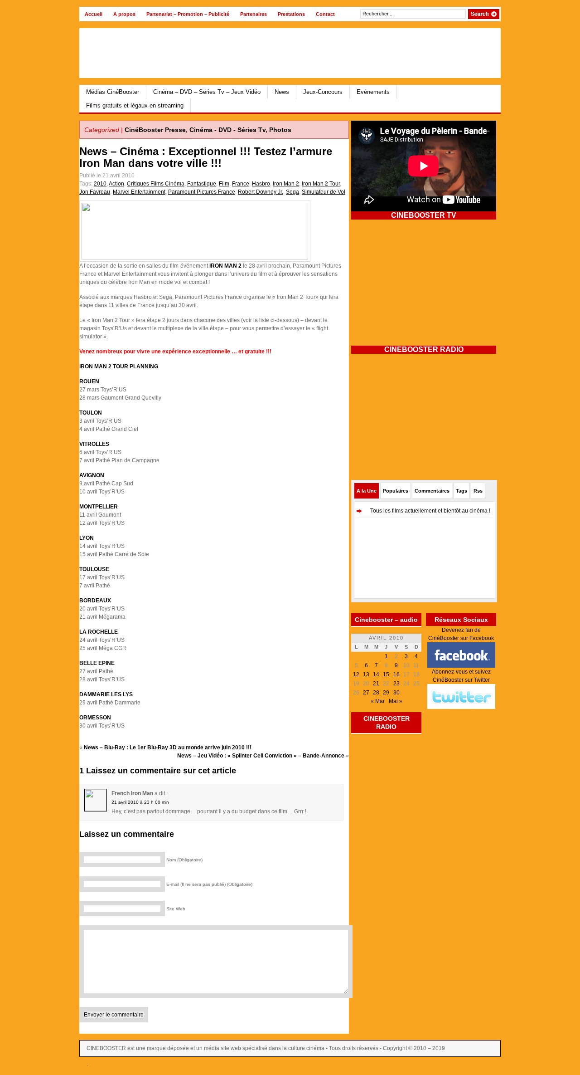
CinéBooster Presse (155, 129)
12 (356, 674)
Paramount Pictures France (201, 192)
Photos (280, 129)
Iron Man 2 (286, 184)
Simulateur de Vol (323, 192)
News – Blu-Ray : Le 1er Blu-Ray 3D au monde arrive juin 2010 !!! (167, 747)
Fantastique (201, 184)
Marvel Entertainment (139, 192)
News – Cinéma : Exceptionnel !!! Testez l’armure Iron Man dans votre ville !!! (205, 157)
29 (386, 692)
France (240, 184)
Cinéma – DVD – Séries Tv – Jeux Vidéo (207, 91)
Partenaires (253, 14)
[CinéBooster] (167, 53)
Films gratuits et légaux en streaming (135, 105)
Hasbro (261, 184)
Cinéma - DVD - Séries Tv (227, 129)
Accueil (93, 14)
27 (366, 692)
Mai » (395, 701)
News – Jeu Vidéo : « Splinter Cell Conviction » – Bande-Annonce (260, 755)
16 (396, 674)
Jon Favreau (94, 192)
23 (396, 683)
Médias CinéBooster (112, 91)
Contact (325, 14)
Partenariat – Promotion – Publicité (187, 14)
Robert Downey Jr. (260, 192)
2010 (100, 184)
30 (396, 692)
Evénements (373, 91)
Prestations (291, 14)
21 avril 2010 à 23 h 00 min (140, 802)
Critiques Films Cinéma (155, 184)
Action (116, 184)
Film (224, 184)
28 (376, 692)
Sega (292, 192)
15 (386, 674)
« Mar (378, 701)
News (282, 91)
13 (366, 674)
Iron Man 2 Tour (321, 184)
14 (376, 674)
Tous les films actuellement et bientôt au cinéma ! (430, 511)
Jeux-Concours (323, 91)
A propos (124, 14)
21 (376, 683)
